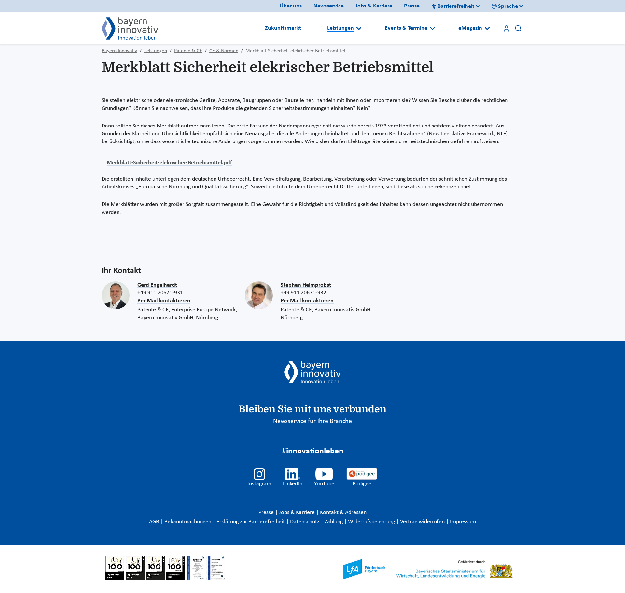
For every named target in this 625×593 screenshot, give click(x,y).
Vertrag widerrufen (423, 522)
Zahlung (334, 522)
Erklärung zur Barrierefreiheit (251, 522)
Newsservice (328, 6)
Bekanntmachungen (188, 522)
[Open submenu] (358, 28)
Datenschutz (305, 522)
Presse (412, 6)
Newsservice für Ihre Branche (312, 421)
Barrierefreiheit (456, 6)
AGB (154, 522)
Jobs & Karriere (373, 6)
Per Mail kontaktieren (163, 301)
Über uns (291, 6)
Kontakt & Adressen (343, 513)
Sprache (508, 6)
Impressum (463, 522)
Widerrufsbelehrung (372, 522)
